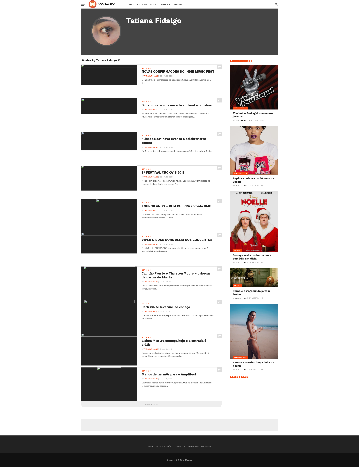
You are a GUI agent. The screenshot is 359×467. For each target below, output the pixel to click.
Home (131, 4)
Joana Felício (241, 120)
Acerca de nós (163, 447)
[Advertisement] (179, 425)
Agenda (178, 4)
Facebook (206, 447)
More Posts (151, 404)
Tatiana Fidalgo (151, 76)
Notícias (142, 4)
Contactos (179, 447)
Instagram (193, 447)
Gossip (154, 4)
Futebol (166, 4)
